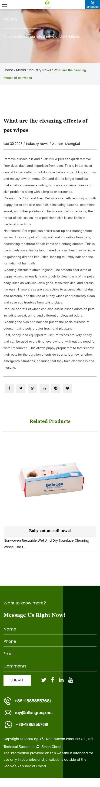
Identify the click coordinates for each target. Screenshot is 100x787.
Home (8, 70)
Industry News (40, 70)
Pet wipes (56, 159)
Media (21, 70)
